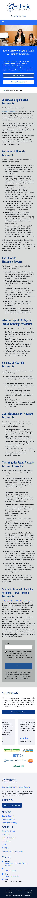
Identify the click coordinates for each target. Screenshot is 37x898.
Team (4, 845)
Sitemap (29, 892)
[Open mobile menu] (3, 22)
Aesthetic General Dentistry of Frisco (17, 601)
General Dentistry (8, 816)
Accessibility (8, 892)
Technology (6, 834)
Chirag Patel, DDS (8, 831)
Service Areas (7, 787)
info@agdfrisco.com (12, 876)
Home (4, 90)
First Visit (5, 848)
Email (7, 643)
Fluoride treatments (9, 111)
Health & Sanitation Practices (12, 851)
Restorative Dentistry (9, 823)
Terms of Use (8, 890)
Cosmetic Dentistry (8, 819)
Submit (18, 666)
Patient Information (8, 838)
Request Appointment (18, 82)
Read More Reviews (18, 712)
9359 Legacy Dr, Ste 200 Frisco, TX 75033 (16, 864)
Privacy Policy (18, 890)
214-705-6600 (10, 871)
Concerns (27, 787)
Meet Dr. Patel (18, 75)
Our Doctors (6, 841)
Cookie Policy (28, 890)
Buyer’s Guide (17, 787)
